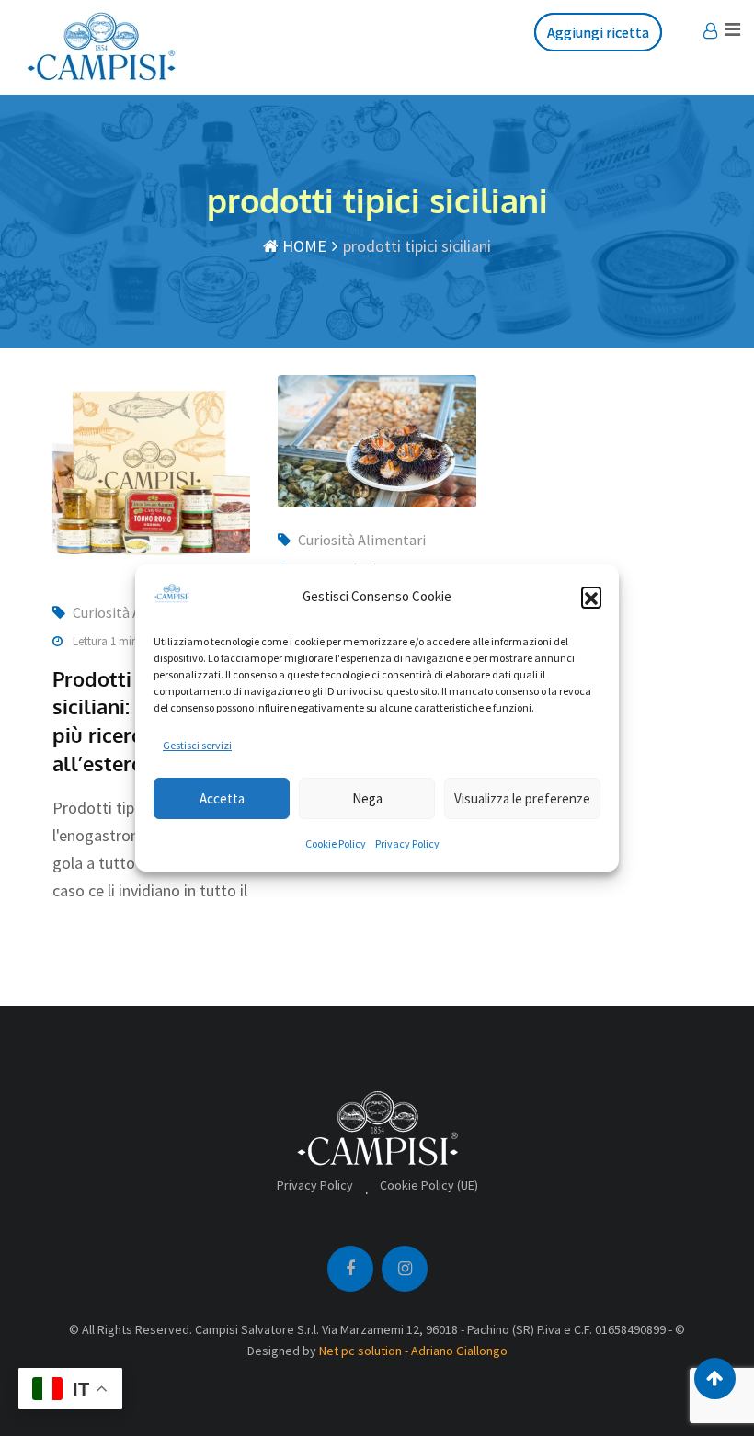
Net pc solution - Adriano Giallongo (413, 1350)
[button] (591, 596)
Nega (367, 798)
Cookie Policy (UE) (429, 1185)
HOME (302, 245)
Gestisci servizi (197, 745)
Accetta (222, 798)
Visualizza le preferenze (522, 798)
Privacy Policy (407, 843)
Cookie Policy (335, 843)
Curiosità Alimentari (362, 539)
